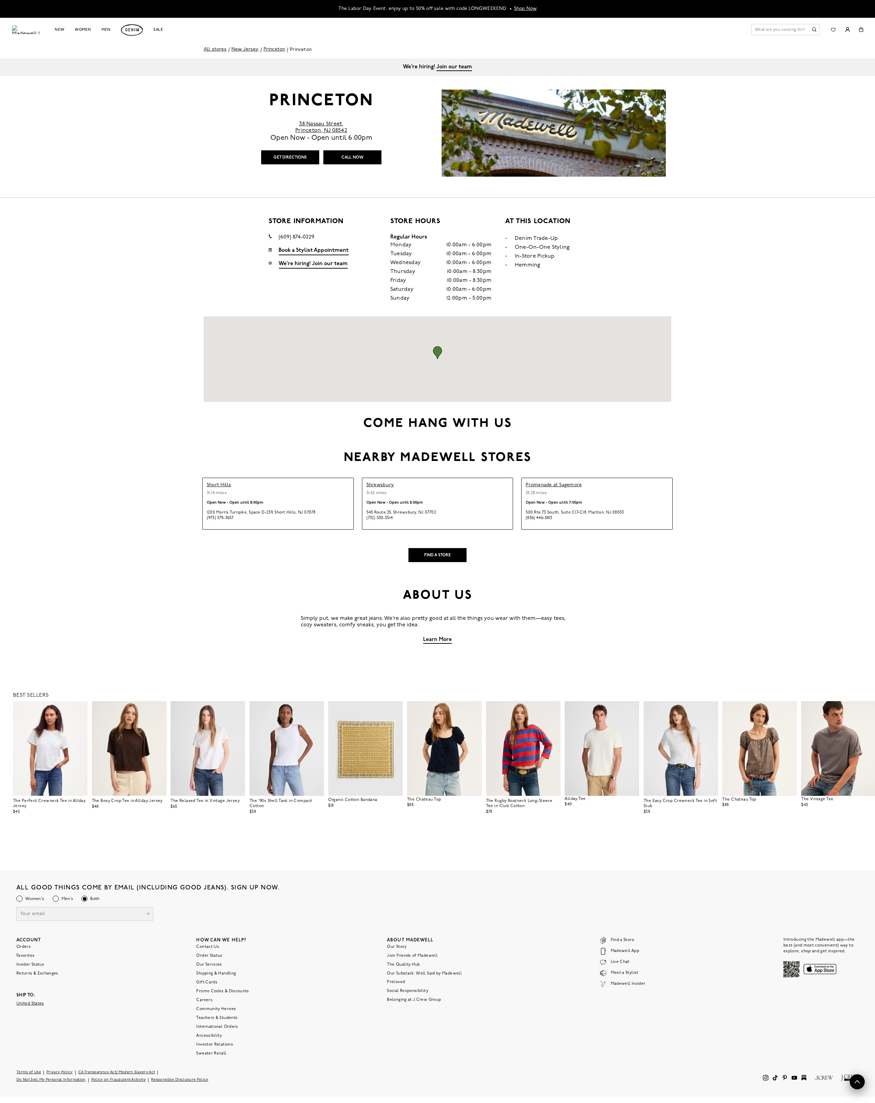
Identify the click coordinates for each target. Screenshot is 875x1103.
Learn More (437, 639)
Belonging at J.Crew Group (414, 1000)
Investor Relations (214, 1045)
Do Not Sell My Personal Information (51, 1080)
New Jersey (245, 49)
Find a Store (437, 555)
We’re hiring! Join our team (313, 264)
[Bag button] (861, 29)
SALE (158, 30)
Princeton (274, 49)
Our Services (209, 965)
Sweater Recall (211, 1053)
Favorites (25, 956)
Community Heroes (216, 1009)
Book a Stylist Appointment (314, 250)
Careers (204, 1000)
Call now (352, 157)
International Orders (217, 1027)
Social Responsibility (407, 991)
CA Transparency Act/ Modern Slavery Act (116, 1072)
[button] (437, 352)
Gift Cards (206, 982)
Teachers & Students (217, 1018)
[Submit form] (148, 914)
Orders (23, 947)
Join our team (454, 67)
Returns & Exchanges (37, 973)
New (60, 30)
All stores (215, 49)
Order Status (209, 956)
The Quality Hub (403, 965)
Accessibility (209, 1036)
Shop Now (525, 8)
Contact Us (207, 947)
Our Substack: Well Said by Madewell (424, 973)
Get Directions (290, 157)
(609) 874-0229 (296, 237)
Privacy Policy (59, 1072)
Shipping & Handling (216, 973)
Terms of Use (28, 1072)
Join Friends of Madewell (412, 956)
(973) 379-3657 (220, 518)
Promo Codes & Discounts (222, 991)
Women (83, 30)
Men (106, 30)
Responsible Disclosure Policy (179, 1080)
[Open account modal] (847, 29)
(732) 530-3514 (379, 518)
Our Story (396, 947)
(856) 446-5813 (539, 518)
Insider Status (30, 965)
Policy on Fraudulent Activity (118, 1080)
